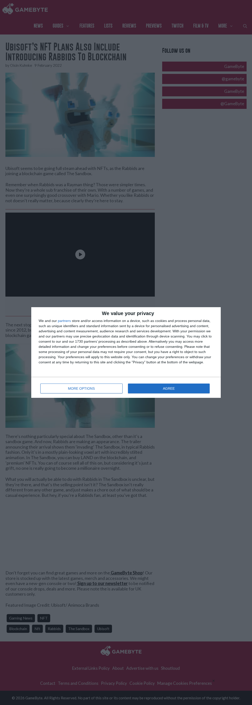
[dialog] (126, 352)
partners (64, 320)
